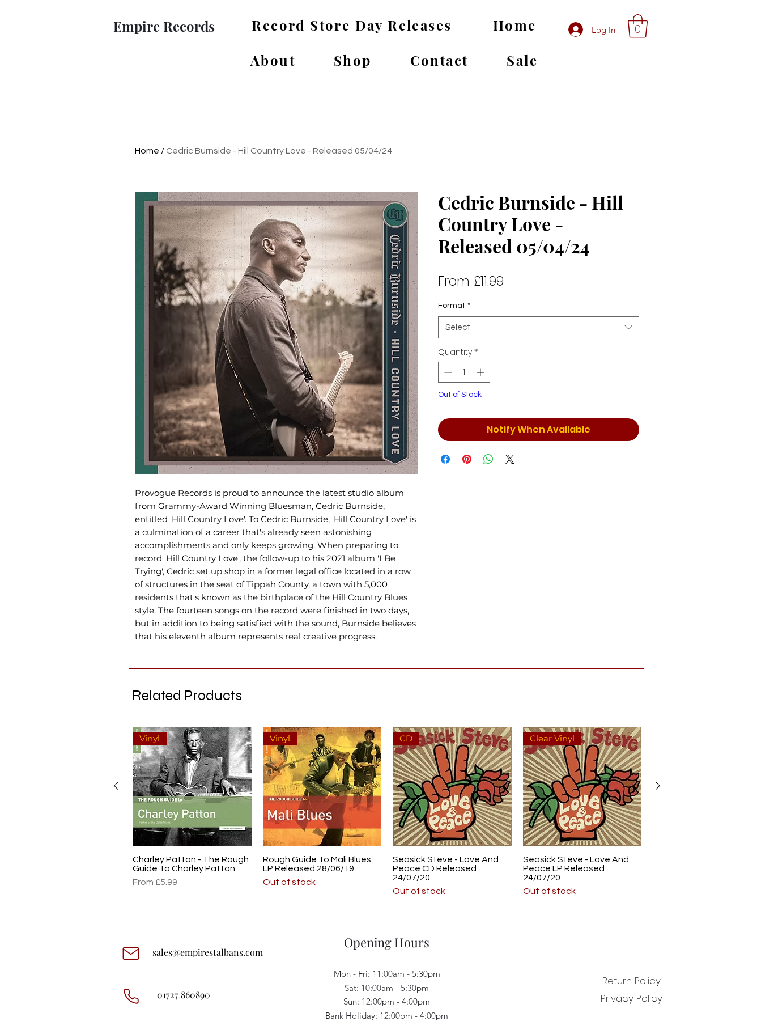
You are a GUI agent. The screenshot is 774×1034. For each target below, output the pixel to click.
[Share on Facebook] (445, 459)
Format (454, 306)
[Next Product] (658, 786)
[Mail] (131, 953)
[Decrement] (447, 372)
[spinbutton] (464, 372)
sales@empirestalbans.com (207, 952)
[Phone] (131, 996)
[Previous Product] (116, 786)
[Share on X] (510, 459)
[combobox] (538, 327)
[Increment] (481, 372)
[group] (387, 817)
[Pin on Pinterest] (467, 459)
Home (147, 150)
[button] (638, 26)
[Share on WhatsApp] (488, 459)
